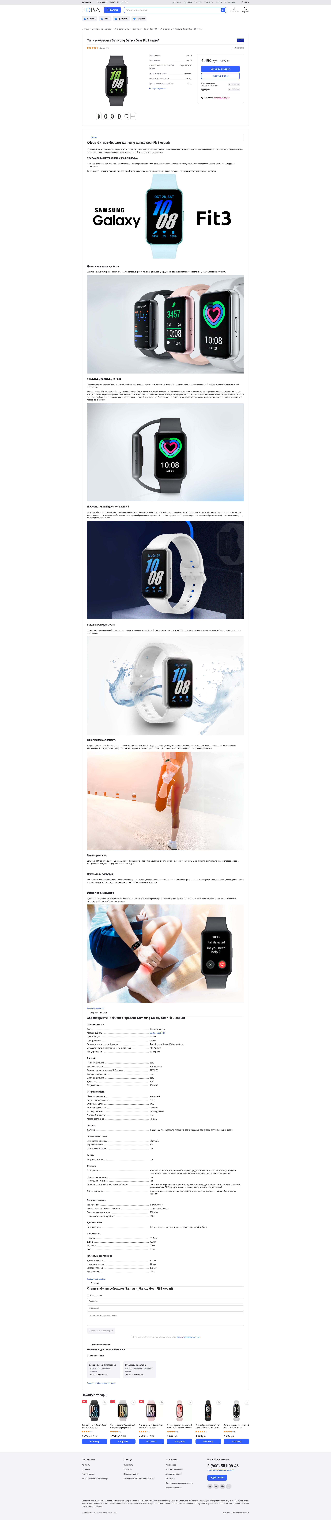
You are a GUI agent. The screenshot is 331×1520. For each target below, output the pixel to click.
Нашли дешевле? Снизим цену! (95, 1478)
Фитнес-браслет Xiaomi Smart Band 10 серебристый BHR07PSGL (236, 1426)
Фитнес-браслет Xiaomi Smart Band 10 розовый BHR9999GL (179, 1426)
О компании (230, 2)
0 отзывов (104, 48)
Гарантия (188, 2)
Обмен (219, 2)
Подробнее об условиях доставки (101, 1383)
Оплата (198, 2)
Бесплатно (234, 84)
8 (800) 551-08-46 (107, 2)
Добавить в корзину (220, 69)
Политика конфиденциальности (179, 1483)
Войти (246, 2)
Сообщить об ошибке (96, 1279)
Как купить (128, 1465)
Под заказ (151, 1441)
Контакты (209, 2)
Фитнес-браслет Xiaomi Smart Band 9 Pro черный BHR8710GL (94, 1426)
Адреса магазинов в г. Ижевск (220, 1470)
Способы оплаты (131, 1474)
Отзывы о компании (174, 1469)
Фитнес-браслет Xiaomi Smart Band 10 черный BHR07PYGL (207, 1426)
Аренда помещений (174, 1474)
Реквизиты (170, 1478)
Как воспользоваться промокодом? (139, 1478)
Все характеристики (157, 89)
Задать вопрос (217, 1477)
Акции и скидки (88, 1474)
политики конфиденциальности (188, 1337)
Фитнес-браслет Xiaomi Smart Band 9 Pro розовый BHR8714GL (151, 1426)
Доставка (176, 2)
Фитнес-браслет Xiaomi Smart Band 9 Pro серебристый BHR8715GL (122, 1426)
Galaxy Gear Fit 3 (158, 1033)
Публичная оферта (173, 1488)
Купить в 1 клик (220, 76)
